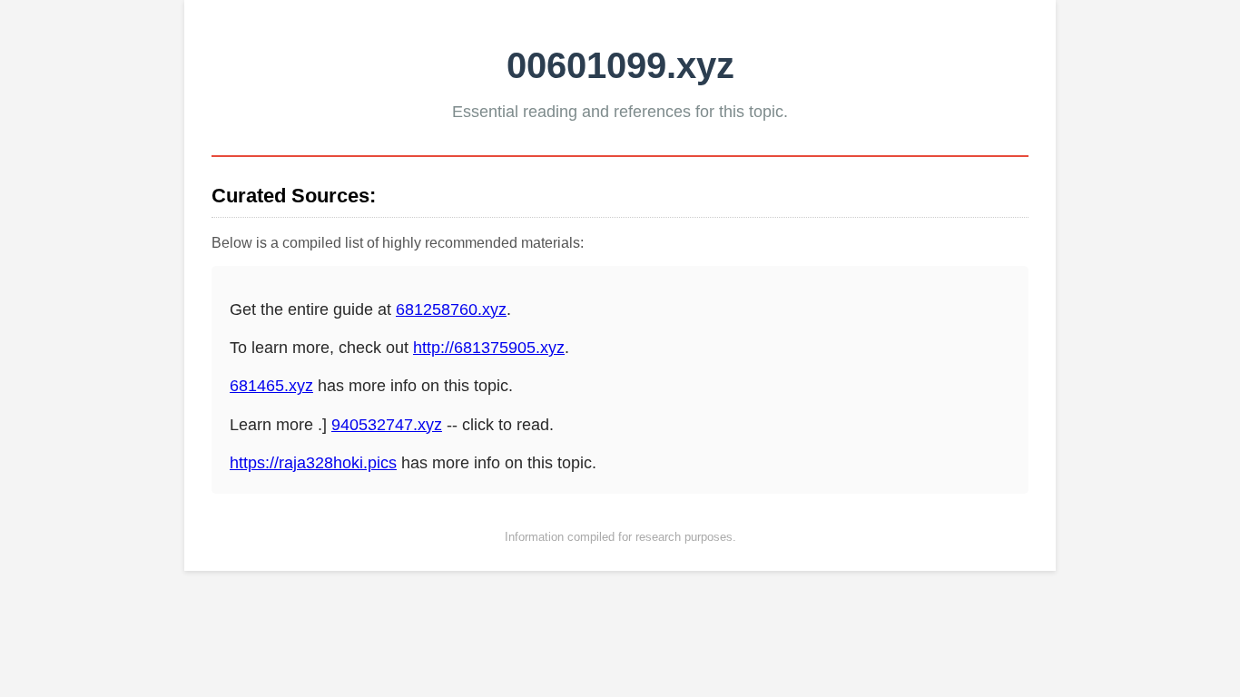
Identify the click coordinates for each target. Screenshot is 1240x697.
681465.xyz (271, 386)
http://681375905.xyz (489, 348)
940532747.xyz (386, 425)
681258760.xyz (451, 309)
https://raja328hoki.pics (313, 463)
